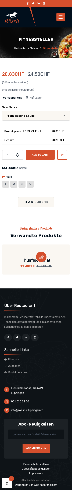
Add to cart (40, 154)
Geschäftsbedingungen (36, 468)
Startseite (19, 48)
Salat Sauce (9, 107)
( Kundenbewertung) (15, 82)
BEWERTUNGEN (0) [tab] (36, 202)
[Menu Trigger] (60, 17)
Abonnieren (34, 448)
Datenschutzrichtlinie (36, 464)
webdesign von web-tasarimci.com (36, 485)
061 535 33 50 (20, 401)
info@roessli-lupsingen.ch (27, 410)
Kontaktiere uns (17, 372)
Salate (34, 48)
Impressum (36, 473)
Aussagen (14, 366)
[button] (62, 155)
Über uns (13, 359)
